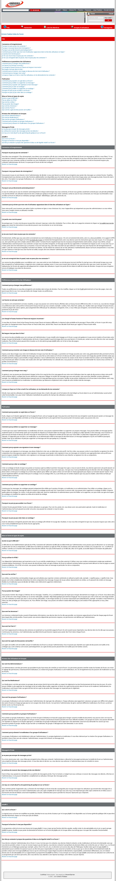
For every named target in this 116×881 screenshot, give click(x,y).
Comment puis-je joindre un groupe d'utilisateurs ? (18, 121)
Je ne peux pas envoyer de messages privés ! (16, 129)
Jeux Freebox (97, 10)
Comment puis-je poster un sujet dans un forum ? (17, 81)
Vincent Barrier (70, 875)
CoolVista (43, 875)
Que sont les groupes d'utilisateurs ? (13, 119)
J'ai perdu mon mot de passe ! (11, 54)
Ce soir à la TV (108, 10)
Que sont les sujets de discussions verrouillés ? (16, 110)
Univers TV (72, 10)
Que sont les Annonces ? (9, 106)
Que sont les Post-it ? (8, 108)
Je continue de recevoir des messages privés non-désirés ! (20, 131)
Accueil (58, 10)
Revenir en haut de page (9, 164)
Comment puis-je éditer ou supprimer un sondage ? (18, 89)
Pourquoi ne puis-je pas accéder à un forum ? (16, 90)
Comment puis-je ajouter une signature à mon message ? (20, 85)
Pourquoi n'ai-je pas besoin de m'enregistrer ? (16, 48)
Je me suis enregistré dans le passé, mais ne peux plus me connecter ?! (24, 58)
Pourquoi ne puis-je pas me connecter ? (14, 46)
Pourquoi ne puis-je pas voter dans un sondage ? (17, 92)
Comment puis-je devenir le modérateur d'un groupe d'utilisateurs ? (23, 123)
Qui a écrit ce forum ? (8, 139)
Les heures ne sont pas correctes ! (12, 65)
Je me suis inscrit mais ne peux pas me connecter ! (18, 56)
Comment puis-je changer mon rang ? (14, 73)
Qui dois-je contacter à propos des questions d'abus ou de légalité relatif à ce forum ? (28, 143)
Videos (65, 10)
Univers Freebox (62, 876)
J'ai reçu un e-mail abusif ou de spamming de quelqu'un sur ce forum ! (24, 133)
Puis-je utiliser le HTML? (9, 100)
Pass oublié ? (108, 17)
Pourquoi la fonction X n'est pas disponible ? (15, 141)
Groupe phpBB (67, 814)
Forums (80, 10)
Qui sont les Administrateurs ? (11, 116)
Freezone (88, 10)
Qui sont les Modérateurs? (10, 117)
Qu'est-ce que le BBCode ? (10, 98)
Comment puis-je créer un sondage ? (13, 87)
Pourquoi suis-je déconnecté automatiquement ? (17, 50)
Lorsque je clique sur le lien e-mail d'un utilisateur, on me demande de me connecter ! (29, 75)
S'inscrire (111, 14)
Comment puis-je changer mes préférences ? (16, 63)
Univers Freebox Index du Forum (12, 34)
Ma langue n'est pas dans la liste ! (12, 69)
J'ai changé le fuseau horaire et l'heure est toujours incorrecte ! (21, 67)
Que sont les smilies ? (8, 102)
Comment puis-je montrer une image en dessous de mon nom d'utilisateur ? (26, 71)
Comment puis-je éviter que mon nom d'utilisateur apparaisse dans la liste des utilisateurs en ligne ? (33, 52)
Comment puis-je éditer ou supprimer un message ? (18, 83)
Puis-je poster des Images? (10, 104)
